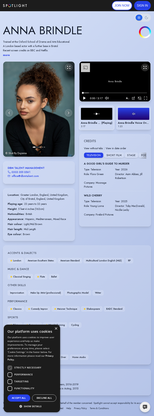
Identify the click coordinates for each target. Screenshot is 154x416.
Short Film (114, 155)
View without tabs (93, 148)
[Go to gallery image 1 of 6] (34, 147)
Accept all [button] (19, 398)
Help (68, 408)
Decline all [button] (44, 398)
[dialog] (32, 368)
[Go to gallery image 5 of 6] (42, 147)
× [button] (55, 328)
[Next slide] (68, 113)
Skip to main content (41, 5)
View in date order (116, 148)
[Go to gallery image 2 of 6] (37, 147)
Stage (131, 155)
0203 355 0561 (20, 172)
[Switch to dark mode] (142, 17)
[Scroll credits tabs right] (143, 156)
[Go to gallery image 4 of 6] (40, 147)
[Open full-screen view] (68, 67)
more (6, 55)
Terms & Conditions (99, 408)
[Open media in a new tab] (133, 98)
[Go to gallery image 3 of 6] (38, 147)
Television (93, 155)
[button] (142, 5)
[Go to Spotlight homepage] (15, 5)
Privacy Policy (80, 408)
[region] (114, 81)
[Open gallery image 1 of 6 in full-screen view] (39, 109)
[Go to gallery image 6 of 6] (44, 147)
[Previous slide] (9, 113)
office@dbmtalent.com (25, 176)
